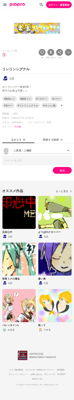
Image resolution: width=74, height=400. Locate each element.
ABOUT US (37, 379)
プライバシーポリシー (18, 374)
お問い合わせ (36, 374)
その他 (17, 126)
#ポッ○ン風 (49, 105)
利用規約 (61, 369)
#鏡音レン (9, 98)
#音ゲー (8, 105)
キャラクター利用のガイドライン (40, 369)
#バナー (56, 98)
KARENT (61, 374)
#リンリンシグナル (28, 105)
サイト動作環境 (16, 369)
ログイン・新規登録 (58, 4)
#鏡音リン (25, 98)
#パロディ (41, 98)
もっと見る (62, 191)
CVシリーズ (49, 374)
